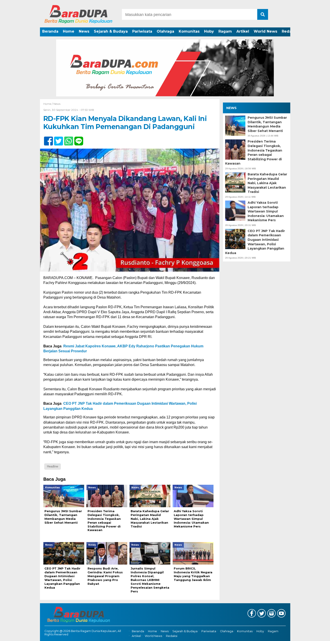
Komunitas (189, 31)
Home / (48, 103)
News (84, 31)
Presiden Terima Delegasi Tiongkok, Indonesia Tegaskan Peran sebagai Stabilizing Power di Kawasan (253, 153)
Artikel (242, 31)
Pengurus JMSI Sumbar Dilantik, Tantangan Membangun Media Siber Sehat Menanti (267, 124)
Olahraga (165, 31)
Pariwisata (142, 31)
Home (68, 31)
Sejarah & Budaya (111, 31)
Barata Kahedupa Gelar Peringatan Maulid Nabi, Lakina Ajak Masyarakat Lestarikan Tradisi (267, 183)
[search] (262, 14)
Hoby (209, 31)
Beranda (50, 31)
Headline (52, 466)
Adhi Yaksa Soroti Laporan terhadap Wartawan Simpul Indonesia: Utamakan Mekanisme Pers (266, 211)
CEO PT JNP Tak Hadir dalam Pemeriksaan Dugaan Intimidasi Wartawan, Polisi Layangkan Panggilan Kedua (255, 242)
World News (265, 31)
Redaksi (289, 31)
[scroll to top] (315, 634)
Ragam (225, 31)
